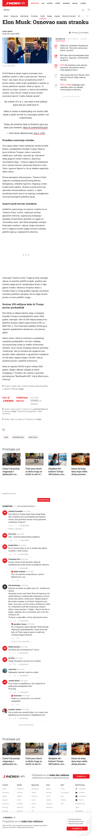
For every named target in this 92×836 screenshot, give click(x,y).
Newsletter (79, 811)
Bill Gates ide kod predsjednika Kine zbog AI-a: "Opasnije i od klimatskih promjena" (74, 57)
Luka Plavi (12, 669)
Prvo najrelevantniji (25, 506)
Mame (34, 804)
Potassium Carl (14, 559)
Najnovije (14, 16)
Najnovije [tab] (60, 39)
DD (5, 547)
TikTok (81, 800)
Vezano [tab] (83, 39)
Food (33, 800)
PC (5, 560)
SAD (6, 437)
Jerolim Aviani (13, 681)
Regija (49, 16)
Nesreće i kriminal (69, 16)
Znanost (5, 811)
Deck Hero (18, 696)
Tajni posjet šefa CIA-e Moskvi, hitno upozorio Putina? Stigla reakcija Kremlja (75, 77)
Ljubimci (35, 796)
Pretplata (35, 3)
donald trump (18, 437)
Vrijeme (63, 800)
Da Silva (11, 658)
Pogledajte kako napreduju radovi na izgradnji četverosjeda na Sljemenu (72, 87)
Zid (43, 3)
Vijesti (50, 3)
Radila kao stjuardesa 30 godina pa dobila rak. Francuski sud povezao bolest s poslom (74, 48)
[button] (5, 459)
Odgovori (49, 804)
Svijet (42, 16)
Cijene (83, 3)
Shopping (35, 789)
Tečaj (63, 789)
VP (5, 513)
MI (5, 648)
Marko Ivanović (14, 647)
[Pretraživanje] (88, 10)
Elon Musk (33, 437)
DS (5, 659)
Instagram (82, 796)
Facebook (82, 789)
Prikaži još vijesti (71, 96)
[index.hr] (15, 3)
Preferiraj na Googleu (80, 32)
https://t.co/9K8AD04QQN (35, 127)
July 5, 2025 (39, 133)
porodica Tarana (20, 624)
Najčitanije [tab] (72, 39)
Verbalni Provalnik (15, 511)
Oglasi (75, 3)
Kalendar (49, 807)
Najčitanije (24, 16)
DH (12, 695)
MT (12, 571)
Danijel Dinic (13, 545)
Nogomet (20, 789)
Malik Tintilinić (19, 572)
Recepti (49, 792)
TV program (65, 792)
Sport (57, 3)
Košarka (20, 804)
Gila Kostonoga (14, 585)
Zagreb (57, 16)
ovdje (13, 411)
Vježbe (48, 800)
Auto (33, 807)
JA (5, 682)
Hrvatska (34, 16)
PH (5, 535)
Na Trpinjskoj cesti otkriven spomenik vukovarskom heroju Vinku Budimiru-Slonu (73, 67)
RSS (62, 804)
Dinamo (20, 792)
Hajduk (19, 796)
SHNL (19, 800)
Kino (62, 796)
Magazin (35, 785)
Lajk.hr (48, 796)
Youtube (82, 792)
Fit (32, 811)
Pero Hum (12, 534)
